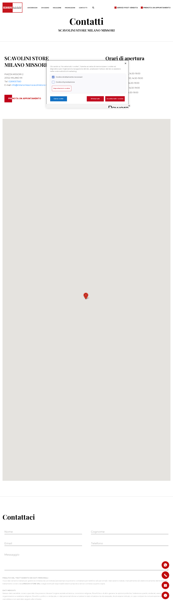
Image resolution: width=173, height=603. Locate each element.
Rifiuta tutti (95, 99)
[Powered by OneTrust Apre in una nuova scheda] (117, 106)
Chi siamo (45, 8)
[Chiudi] (125, 63)
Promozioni (70, 8)
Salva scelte (58, 99)
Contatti (83, 8)
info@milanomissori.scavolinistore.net (30, 85)
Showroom (32, 8)
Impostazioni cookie (61, 88)
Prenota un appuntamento (24, 98)
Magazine (57, 8)
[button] (86, 296)
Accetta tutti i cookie (115, 99)
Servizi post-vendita (127, 8)
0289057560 (14, 81)
